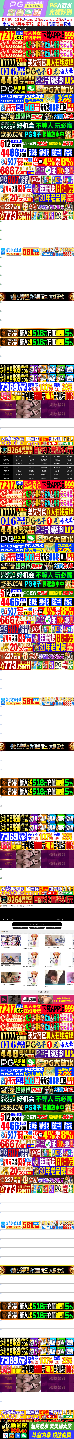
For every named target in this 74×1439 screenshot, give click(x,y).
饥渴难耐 (31, 463)
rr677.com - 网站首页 (16, 28)
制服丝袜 (69, 460)
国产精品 (19, 456)
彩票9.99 (57, 467)
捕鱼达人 (19, 467)
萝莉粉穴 (69, 474)
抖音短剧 (19, 471)
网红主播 (31, 456)
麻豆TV (31, 471)
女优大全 (69, 471)
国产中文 (19, 478)
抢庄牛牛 (31, 467)
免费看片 (19, 474)
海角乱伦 (44, 474)
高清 (58, 919)
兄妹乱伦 (31, 478)
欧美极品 (69, 456)
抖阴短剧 (69, 478)
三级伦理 (19, 460)
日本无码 (44, 456)
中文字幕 (31, 460)
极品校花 (57, 478)
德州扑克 (44, 467)
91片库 (57, 471)
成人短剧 (44, 478)
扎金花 (69, 467)
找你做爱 (44, 463)
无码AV (6, 471)
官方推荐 (6, 467)
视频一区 (6, 456)
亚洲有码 (57, 456)
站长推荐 (6, 463)
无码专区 (6, 474)
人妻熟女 (57, 460)
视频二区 (6, 460)
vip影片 (20, 928)
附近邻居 (19, 463)
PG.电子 (54, 928)
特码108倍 (37, 928)
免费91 (31, 474)
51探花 (44, 471)
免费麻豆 (57, 474)
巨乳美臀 (44, 460)
